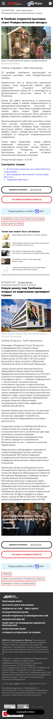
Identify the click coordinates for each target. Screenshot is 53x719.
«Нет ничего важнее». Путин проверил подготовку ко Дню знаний (24, 519)
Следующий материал (25, 712)
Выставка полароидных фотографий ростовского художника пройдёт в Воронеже (30, 252)
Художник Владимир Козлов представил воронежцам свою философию (28, 269)
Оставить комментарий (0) (27, 199)
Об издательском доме (15, 612)
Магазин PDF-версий (13, 619)
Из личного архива (10, 63)
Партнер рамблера (38, 706)
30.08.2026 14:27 (8, 282)
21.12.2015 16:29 (7, 10)
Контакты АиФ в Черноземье (18, 605)
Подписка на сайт (12, 608)
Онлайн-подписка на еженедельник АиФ (25, 616)
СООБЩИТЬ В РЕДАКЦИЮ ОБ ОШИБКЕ (21, 632)
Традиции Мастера (17, 179)
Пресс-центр (31, 608)
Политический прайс (14, 629)
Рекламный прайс (12, 601)
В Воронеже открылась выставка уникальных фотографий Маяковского (30, 244)
